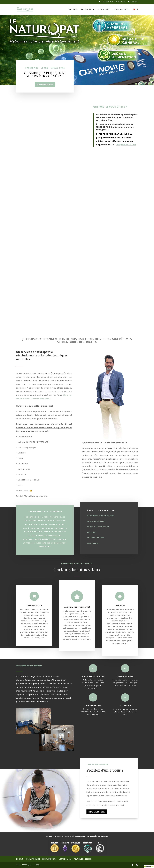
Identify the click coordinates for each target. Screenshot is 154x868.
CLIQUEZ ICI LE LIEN (126, 145)
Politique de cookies (83, 859)
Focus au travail (96, 521)
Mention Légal (65, 859)
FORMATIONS (86, 9)
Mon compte (121, 2)
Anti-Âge (92, 532)
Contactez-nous (120, 9)
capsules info (103, 9)
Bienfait (19, 859)
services (72, 9)
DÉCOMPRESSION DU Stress (100, 516)
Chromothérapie (32, 859)
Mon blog (110, 2)
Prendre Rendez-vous (45, 84)
